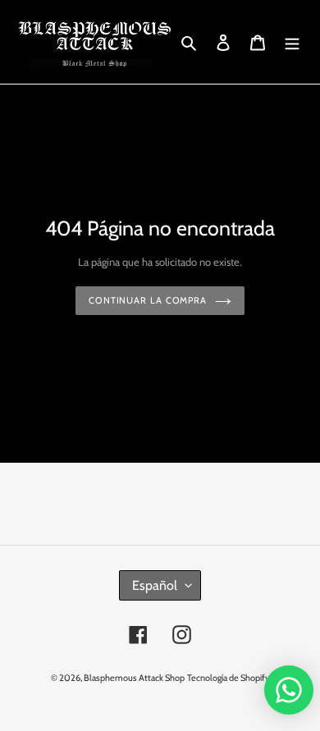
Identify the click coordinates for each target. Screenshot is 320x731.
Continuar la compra (148, 300)
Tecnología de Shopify (228, 677)
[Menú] (292, 42)
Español (154, 585)
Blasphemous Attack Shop (134, 677)
